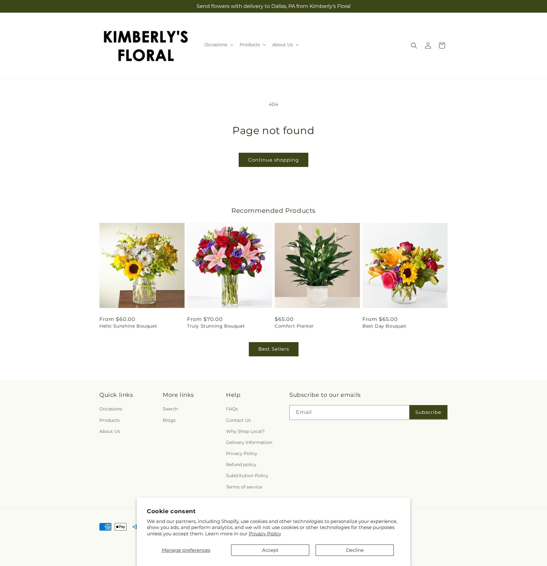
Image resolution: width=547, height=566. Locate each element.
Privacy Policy (265, 534)
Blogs (169, 420)
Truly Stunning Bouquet (216, 326)
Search (170, 409)
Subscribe (428, 412)
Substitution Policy (247, 475)
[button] (218, 44)
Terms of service (244, 487)
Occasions (110, 409)
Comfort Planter (294, 326)
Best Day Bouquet (384, 326)
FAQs (232, 409)
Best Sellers (273, 349)
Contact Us (238, 420)
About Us (109, 431)
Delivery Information (249, 442)
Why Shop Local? (245, 431)
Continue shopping (273, 160)
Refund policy (241, 464)
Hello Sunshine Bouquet (128, 326)
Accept (270, 550)
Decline (355, 550)
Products (109, 420)
